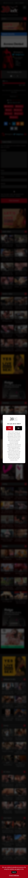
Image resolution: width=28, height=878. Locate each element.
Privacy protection (14, 875)
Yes (9, 428)
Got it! (14, 872)
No (18, 428)
